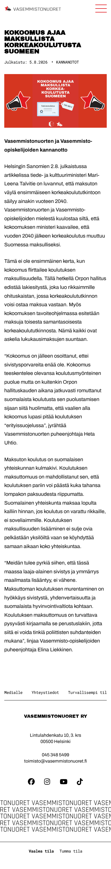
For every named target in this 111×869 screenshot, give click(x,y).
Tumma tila (70, 851)
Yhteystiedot (45, 692)
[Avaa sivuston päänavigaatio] (101, 8)
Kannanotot (67, 62)
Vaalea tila (41, 851)
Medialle (13, 692)
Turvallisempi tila (88, 692)
